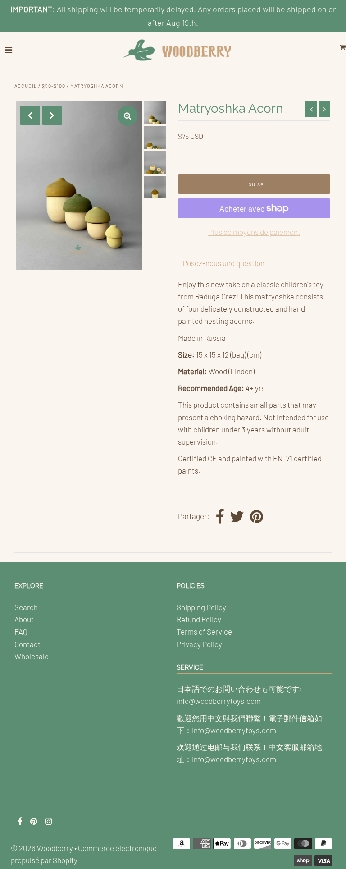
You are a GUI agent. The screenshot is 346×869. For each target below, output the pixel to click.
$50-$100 (53, 86)
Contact (27, 643)
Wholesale (31, 656)
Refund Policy (199, 619)
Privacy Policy (199, 643)
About (24, 619)
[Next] (52, 115)
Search (26, 607)
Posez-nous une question (223, 262)
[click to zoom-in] (127, 116)
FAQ (20, 631)
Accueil (25, 86)
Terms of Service (204, 631)
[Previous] (30, 115)
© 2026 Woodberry (42, 847)
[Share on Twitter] (237, 517)
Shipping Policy (201, 607)
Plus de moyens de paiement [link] (254, 231)
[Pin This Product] (256, 517)
